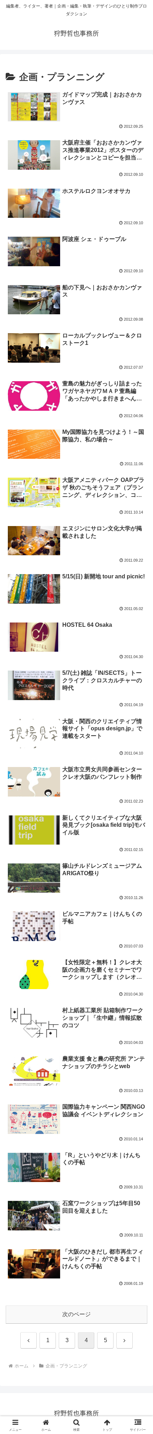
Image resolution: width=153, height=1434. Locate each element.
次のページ (76, 1314)
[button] (138, 1067)
